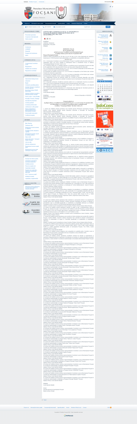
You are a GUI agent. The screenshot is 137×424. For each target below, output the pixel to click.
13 (107, 86)
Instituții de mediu (29, 176)
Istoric (26, 55)
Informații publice (31, 75)
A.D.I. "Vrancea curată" (31, 174)
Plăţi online (105, 58)
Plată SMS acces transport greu (104, 64)
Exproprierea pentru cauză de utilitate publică (32, 134)
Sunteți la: (26, 1)
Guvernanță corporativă (31, 113)
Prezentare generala (30, 34)
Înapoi (45, 399)
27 (107, 90)
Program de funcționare (31, 53)
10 (100, 86)
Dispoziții (27, 51)
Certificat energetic (30, 115)
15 (111, 86)
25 (102, 90)
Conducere (28, 47)
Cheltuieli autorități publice (32, 85)
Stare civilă (28, 137)
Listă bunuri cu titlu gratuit (31, 106)
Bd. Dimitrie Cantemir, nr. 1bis (33, 26)
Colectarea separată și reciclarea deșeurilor (31, 161)
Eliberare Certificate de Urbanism (103, 42)
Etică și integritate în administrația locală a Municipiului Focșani (30, 110)
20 (107, 88)
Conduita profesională (31, 104)
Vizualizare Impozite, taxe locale (103, 55)
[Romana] (112, 1)
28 (109, 90)
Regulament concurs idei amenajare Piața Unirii (31, 150)
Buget (26, 83)
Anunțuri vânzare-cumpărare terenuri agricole (32, 88)
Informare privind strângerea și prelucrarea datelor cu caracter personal (32, 187)
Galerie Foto (32, 195)
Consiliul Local (30, 60)
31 (100, 92)
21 (109, 88)
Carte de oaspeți (32, 203)
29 (111, 90)
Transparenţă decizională (50, 23)
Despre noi (27, 23)
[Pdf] (45, 38)
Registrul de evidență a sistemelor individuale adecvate (31, 171)
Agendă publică (61, 23)
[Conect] (104, 150)
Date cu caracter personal (30, 183)
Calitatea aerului (29, 164)
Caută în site (87, 26)
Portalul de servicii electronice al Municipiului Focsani (103, 36)
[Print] (47, 38)
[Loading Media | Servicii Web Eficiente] (68, 416)
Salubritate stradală (30, 168)
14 (109, 86)
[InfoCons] (104, 119)
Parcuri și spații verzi (30, 166)
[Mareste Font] (110, 6)
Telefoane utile (29, 125)
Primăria (28, 43)
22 (111, 88)
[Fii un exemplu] (104, 106)
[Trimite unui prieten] (50, 38)
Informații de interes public (37, 23)
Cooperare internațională (31, 37)
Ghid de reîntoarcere (30, 144)
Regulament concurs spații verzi (32, 147)
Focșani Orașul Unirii (32, 31)
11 (102, 86)
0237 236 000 (48, 26)
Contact (85, 23)
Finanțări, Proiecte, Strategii (32, 98)
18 (102, 88)
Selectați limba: (108, 1)
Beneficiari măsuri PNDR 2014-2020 (31, 91)
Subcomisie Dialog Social (31, 78)
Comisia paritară (29, 102)
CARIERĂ (27, 49)
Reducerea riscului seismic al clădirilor (32, 128)
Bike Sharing (28, 123)
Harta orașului (28, 39)
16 (98, 88)
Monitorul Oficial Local (77, 23)
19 (104, 88)
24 (100, 90)
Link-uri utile (28, 142)
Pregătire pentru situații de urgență (32, 131)
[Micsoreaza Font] (112, 6)
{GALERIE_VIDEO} (32, 211)
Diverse (27, 120)
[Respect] (104, 138)
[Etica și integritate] (104, 98)
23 (98, 90)
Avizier (68, 23)
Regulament (28, 66)
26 (104, 90)
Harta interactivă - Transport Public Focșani (32, 140)
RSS (109, 407)
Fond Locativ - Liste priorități (32, 96)
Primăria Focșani (33, 1)
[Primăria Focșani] (45, 19)
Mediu (27, 155)
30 (98, 92)
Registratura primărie (105, 48)
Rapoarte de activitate (30, 70)
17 (100, 88)
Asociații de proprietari (31, 100)
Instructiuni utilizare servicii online (103, 70)
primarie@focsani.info (60, 26)
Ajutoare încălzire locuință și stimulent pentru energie (32, 94)
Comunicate (41, 1)
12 (104, 86)
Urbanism (27, 80)
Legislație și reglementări (31, 178)
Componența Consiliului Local (31, 64)
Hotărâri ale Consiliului (31, 68)
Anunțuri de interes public (31, 158)
